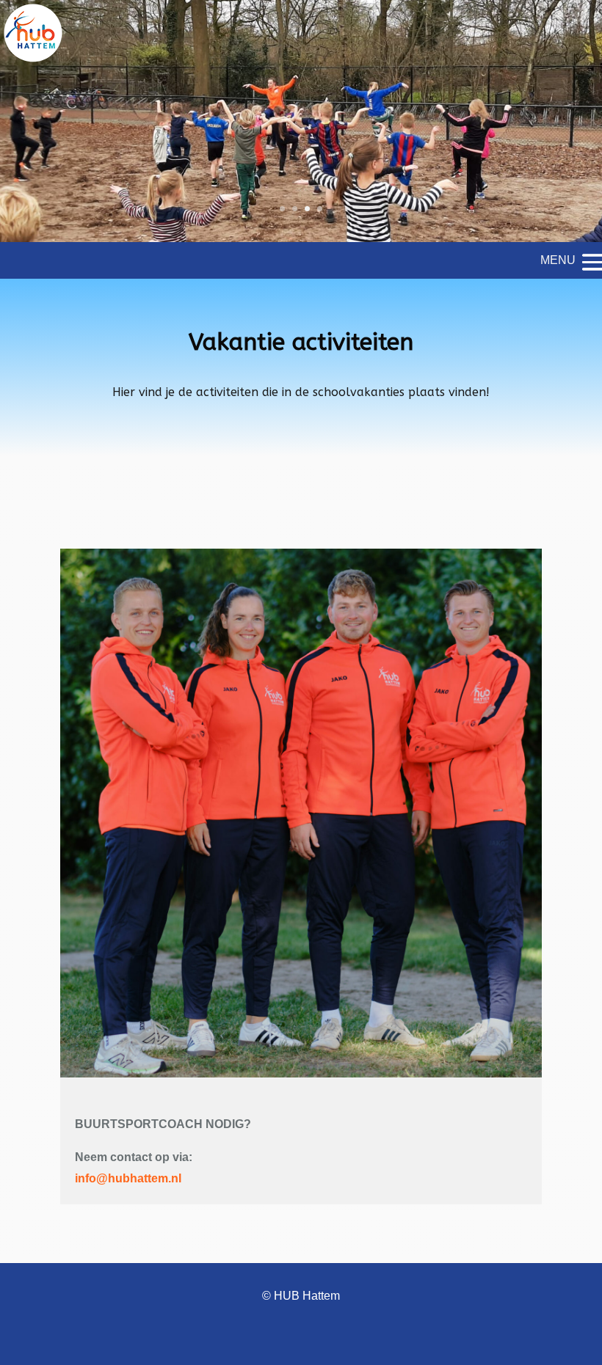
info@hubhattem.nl (128, 1178)
